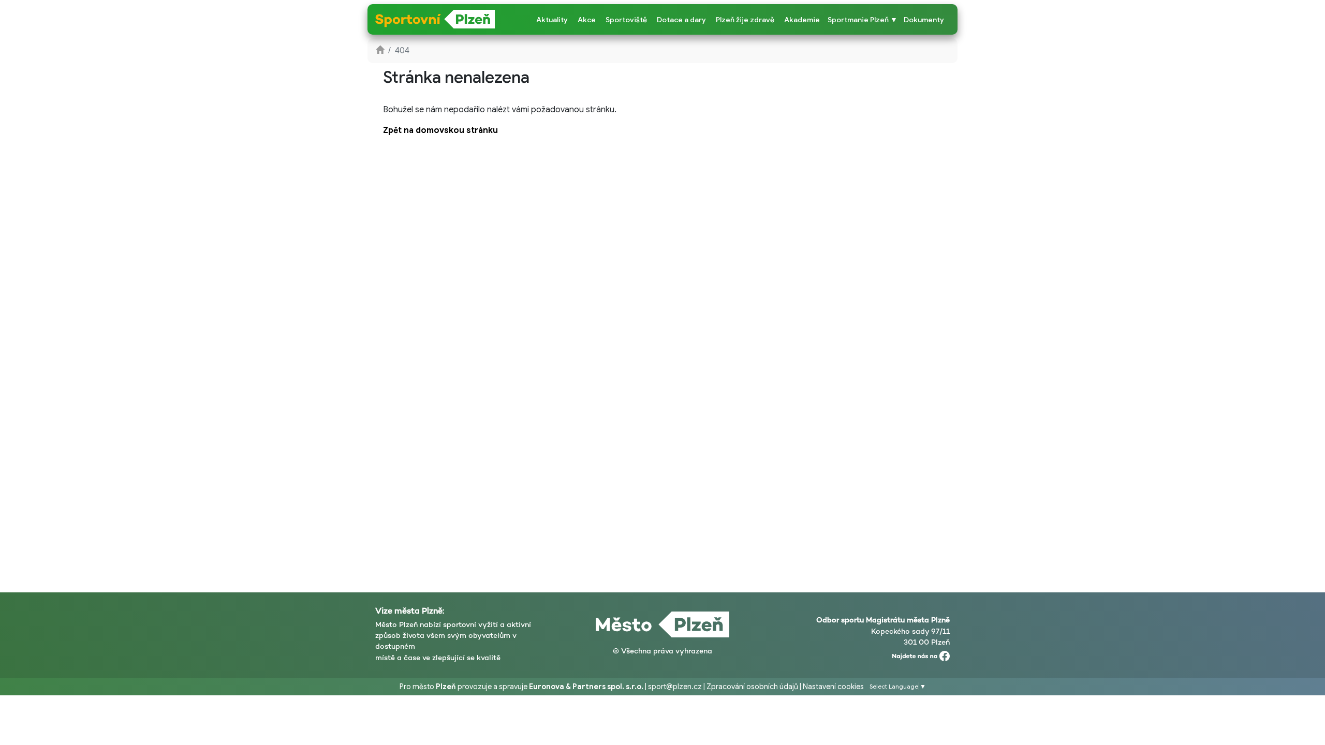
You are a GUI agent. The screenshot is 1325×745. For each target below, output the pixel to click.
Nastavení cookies (833, 686)
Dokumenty (924, 19)
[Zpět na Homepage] (380, 51)
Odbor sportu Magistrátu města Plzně (883, 619)
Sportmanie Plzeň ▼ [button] (862, 19)
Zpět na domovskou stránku (440, 130)
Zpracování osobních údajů (752, 686)
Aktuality (552, 19)
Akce (587, 19)
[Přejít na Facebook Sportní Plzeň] (921, 654)
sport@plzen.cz (675, 686)
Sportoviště (626, 19)
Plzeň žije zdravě (745, 19)
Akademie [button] (802, 19)
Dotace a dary (681, 19)
